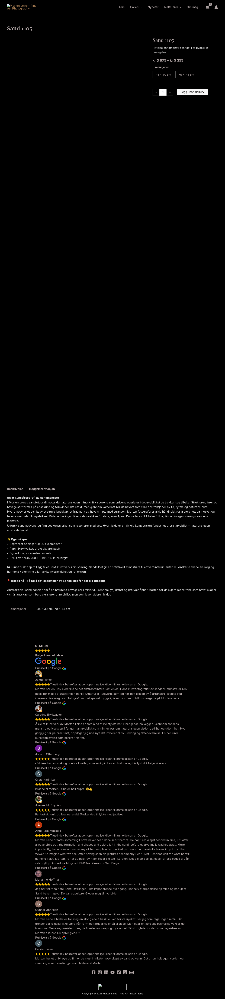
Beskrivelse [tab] (15, 489)
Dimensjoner (161, 67)
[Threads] (125, 972)
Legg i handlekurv (192, 92)
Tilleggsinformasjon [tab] (41, 489)
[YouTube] (112, 972)
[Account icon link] (216, 7)
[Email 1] (131, 972)
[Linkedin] (106, 972)
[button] (140, 7)
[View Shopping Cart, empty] (207, 7)
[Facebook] (93, 972)
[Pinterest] (119, 972)
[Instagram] (100, 972)
